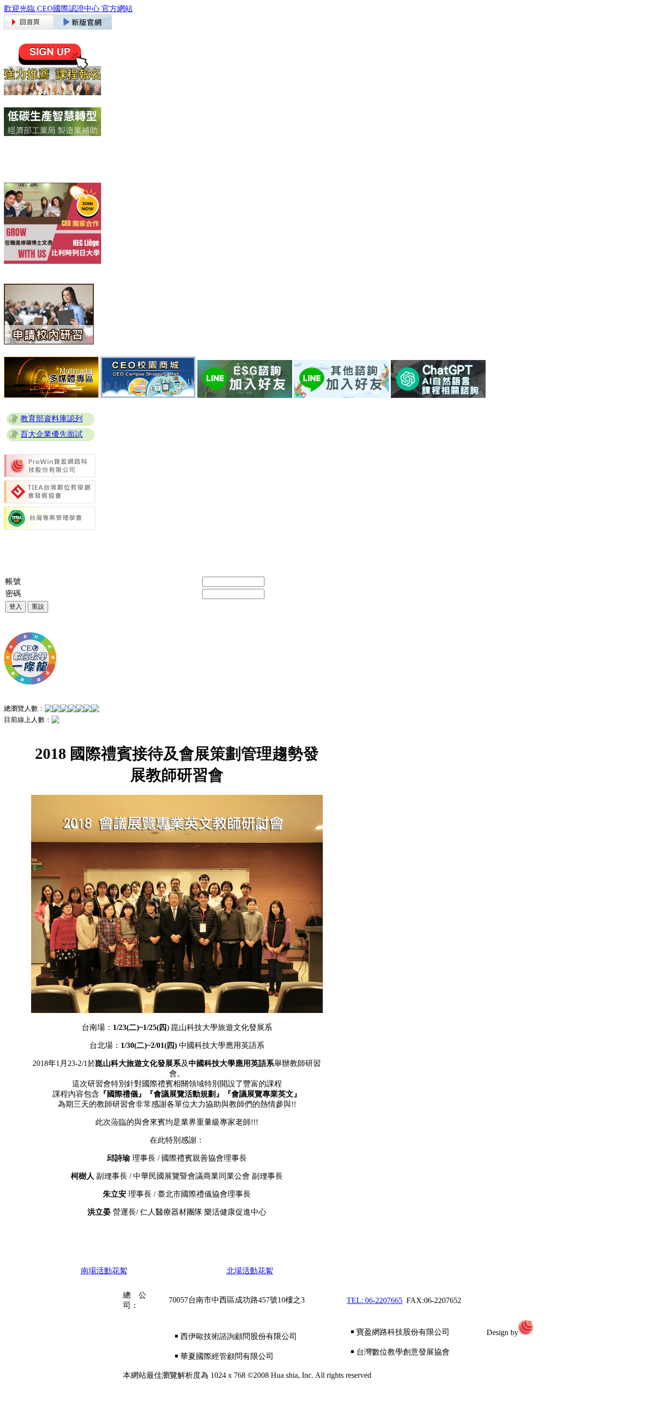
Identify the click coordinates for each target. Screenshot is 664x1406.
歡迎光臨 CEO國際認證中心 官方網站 (68, 8)
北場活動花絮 (250, 1271)
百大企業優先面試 (51, 434)
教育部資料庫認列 (51, 418)
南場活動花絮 (104, 1271)
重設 (38, 606)
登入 (15, 606)
